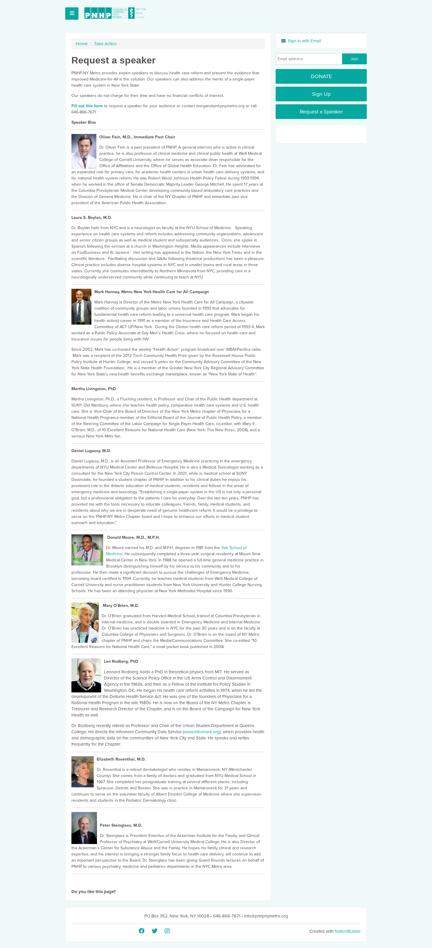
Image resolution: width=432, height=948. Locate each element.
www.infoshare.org (202, 731)
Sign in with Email (304, 40)
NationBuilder (348, 931)
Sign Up (321, 94)
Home (82, 43)
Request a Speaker (321, 111)
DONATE (321, 76)
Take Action (105, 43)
